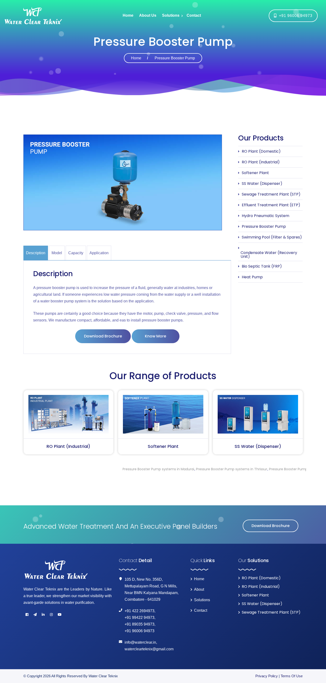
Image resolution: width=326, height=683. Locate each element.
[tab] (36, 253)
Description (35, 253)
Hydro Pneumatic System (265, 215)
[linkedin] (43, 614)
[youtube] (59, 614)
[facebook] (27, 614)
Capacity (75, 253)
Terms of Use (292, 676)
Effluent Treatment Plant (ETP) (271, 205)
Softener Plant (255, 173)
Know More (155, 336)
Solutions (170, 15)
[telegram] (35, 614)
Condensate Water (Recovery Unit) (269, 254)
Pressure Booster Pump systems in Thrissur (199, 469)
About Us (147, 15)
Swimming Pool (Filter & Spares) (272, 237)
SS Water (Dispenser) (262, 183)
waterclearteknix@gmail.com (149, 649)
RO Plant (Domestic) (261, 151)
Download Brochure (103, 336)
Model (57, 253)
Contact (194, 15)
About (199, 589)
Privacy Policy (266, 676)
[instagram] (51, 614)
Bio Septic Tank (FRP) (262, 266)
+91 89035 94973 (139, 624)
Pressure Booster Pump (264, 226)
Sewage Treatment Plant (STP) (271, 194)
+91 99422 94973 (139, 618)
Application (99, 253)
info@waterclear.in (140, 642)
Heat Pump (252, 277)
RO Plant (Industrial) (261, 162)
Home (128, 15)
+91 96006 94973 (294, 16)
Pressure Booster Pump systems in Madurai (126, 469)
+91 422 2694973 (139, 611)
